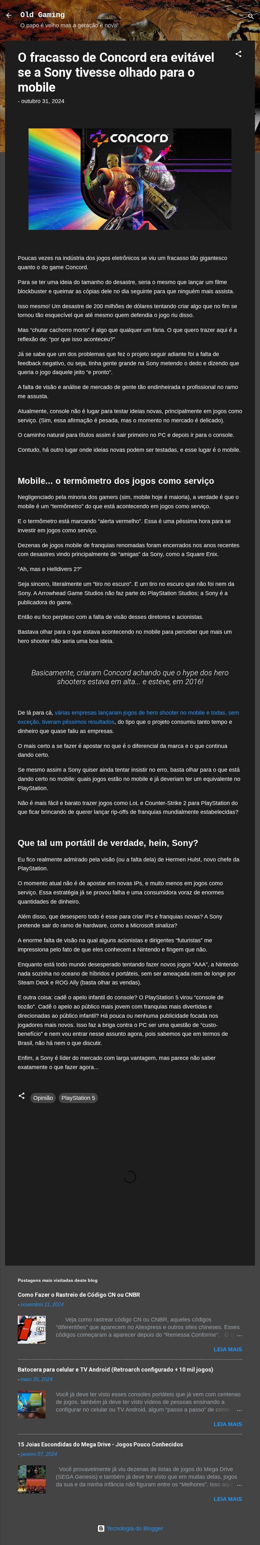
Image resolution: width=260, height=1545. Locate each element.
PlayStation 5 (78, 1098)
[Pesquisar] (251, 17)
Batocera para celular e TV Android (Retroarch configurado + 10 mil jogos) (115, 1369)
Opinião (43, 1098)
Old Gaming (42, 15)
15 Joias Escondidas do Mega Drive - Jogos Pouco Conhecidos (100, 1444)
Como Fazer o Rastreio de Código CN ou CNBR (79, 1294)
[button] (238, 55)
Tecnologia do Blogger (134, 1528)
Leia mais (228, 1349)
